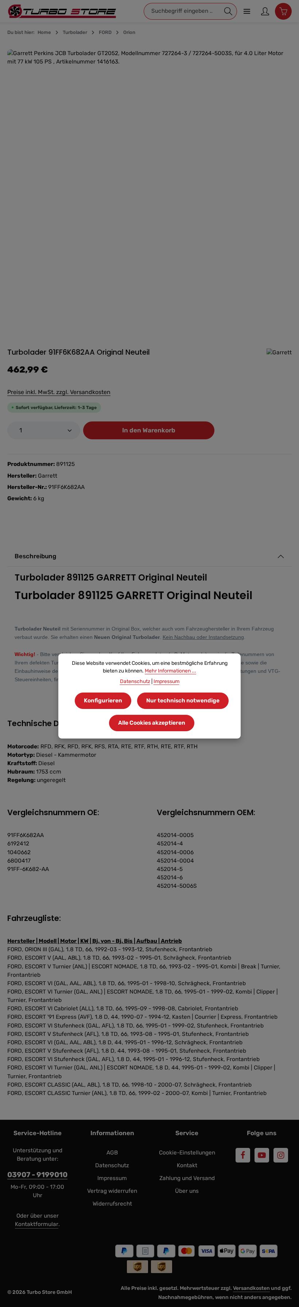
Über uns (187, 1191)
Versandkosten (251, 1288)
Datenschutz (112, 1165)
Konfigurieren (103, 700)
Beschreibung (35, 556)
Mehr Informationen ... (170, 671)
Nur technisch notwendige (183, 700)
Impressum (112, 1178)
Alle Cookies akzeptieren (151, 723)
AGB (112, 1152)
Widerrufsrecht (112, 1203)
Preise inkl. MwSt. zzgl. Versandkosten (58, 392)
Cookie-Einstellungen (187, 1152)
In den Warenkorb (148, 430)
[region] (149, 191)
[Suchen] (228, 11)
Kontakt (187, 1165)
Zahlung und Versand (187, 1178)
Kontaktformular (36, 1224)
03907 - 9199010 (37, 1175)
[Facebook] (243, 1155)
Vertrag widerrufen (112, 1191)
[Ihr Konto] (265, 11)
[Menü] (246, 11)
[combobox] (182, 11)
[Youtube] (262, 1155)
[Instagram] (280, 1155)
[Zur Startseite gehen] (62, 11)
